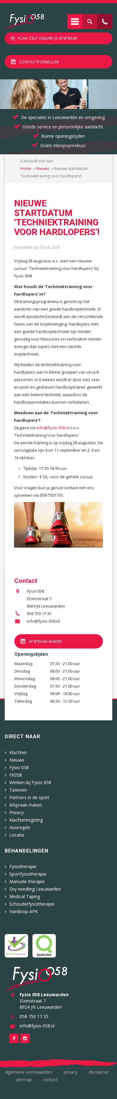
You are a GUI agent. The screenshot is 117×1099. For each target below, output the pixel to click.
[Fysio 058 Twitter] (25, 1038)
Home (25, 168)
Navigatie (74, 21)
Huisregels (19, 827)
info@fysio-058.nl (53, 427)
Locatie (16, 835)
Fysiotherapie (23, 866)
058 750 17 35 (39, 613)
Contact (50, 1079)
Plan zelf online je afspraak (48, 38)
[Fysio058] (24, 22)
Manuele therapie (27, 881)
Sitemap (24, 1079)
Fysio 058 (19, 767)
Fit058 (15, 775)
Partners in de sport (29, 797)
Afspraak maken (45, 641)
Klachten (18, 752)
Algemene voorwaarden (29, 1072)
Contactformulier (39, 62)
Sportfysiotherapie (27, 874)
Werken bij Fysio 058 (30, 782)
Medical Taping (24, 896)
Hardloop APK (23, 911)
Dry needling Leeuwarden (35, 889)
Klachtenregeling (26, 820)
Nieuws (42, 168)
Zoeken (89, 21)
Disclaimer (99, 1072)
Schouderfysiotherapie (32, 904)
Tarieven (18, 790)
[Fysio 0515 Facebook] (14, 1038)
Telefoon (104, 21)
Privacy (16, 812)
